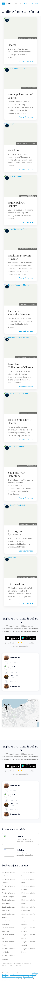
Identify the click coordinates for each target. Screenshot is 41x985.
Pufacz (24, 88)
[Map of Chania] (20, 713)
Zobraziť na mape (26, 61)
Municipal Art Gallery (16, 204)
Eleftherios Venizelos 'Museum (19, 312)
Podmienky (5, 975)
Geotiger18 (23, 304)
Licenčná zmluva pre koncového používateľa (23, 975)
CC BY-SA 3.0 (32, 38)
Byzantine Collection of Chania (20, 365)
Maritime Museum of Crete (19, 257)
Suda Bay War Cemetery (16, 474)
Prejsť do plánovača (31, 3)
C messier (24, 196)
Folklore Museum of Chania (20, 421)
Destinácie (35, 973)
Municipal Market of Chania (20, 96)
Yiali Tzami (14, 150)
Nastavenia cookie (28, 977)
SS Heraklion (16, 584)
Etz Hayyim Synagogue (15, 532)
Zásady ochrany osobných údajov (12, 977)
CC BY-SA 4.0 (32, 196)
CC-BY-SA (33, 524)
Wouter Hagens (22, 143)
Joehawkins (23, 248)
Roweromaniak (22, 466)
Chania (12, 44)
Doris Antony (23, 38)
